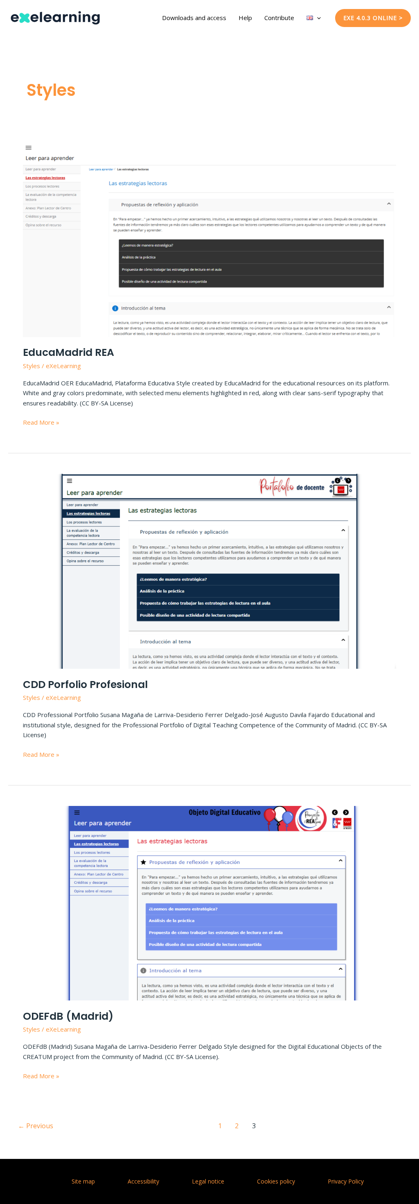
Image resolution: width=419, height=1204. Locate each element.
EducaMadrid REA (68, 352)
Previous (35, 1125)
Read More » (41, 423)
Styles (31, 366)
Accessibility (143, 1181)
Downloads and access (194, 18)
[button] (373, 18)
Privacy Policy (346, 1181)
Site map (83, 1181)
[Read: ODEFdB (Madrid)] (209, 902)
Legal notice (208, 1181)
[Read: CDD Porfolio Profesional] (209, 570)
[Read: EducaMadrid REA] (209, 239)
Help (245, 18)
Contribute (279, 18)
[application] (317, 18)
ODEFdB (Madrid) (68, 1016)
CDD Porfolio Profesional (85, 684)
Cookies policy (276, 1181)
